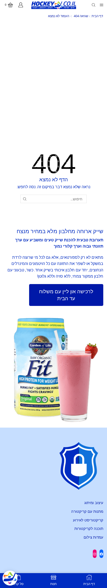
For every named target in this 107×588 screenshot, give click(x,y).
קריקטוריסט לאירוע (88, 519)
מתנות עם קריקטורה (87, 511)
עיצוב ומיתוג (93, 502)
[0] (13, 4)
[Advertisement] (53, 78)
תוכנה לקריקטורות (88, 528)
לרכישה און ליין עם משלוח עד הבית (66, 295)
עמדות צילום (93, 537)
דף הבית (97, 16)
